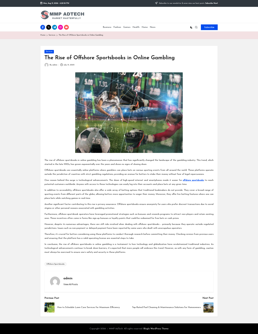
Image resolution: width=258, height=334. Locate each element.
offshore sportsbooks (193, 180)
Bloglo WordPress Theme (156, 329)
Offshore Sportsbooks (55, 264)
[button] (209, 27)
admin (67, 278)
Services (49, 52)
